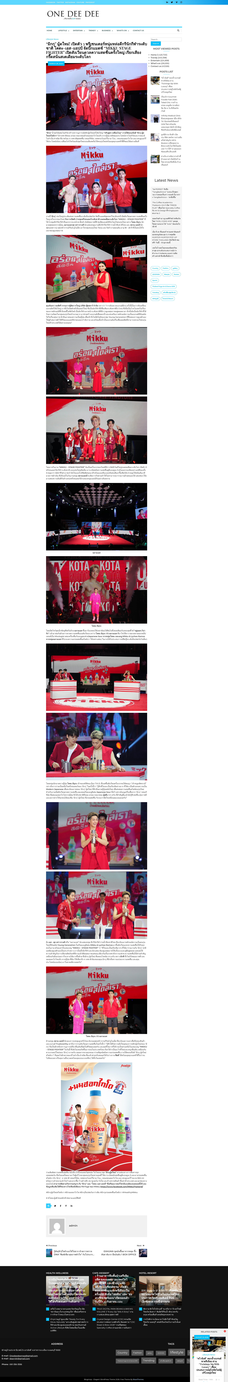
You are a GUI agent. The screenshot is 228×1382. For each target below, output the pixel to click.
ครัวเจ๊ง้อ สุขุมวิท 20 (169, 292)
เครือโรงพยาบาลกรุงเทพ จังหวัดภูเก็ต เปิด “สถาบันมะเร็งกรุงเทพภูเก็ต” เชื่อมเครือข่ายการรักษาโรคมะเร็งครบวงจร (68, 1312)
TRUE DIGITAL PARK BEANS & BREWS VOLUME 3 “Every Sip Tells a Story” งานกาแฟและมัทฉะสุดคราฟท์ (115, 1312)
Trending (155, 292)
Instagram (70, 2)
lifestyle (166, 274)
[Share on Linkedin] (71, 1206)
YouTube (80, 2)
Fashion (165, 268)
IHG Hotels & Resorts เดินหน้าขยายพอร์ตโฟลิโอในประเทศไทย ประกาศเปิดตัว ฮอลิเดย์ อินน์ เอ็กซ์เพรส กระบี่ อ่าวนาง (160, 1296)
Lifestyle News (52, 39)
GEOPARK (156, 274)
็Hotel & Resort (168, 298)
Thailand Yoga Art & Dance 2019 (163, 286)
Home (49, 30)
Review (176, 274)
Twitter (60, 2)
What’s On (122, 30)
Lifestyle (62, 30)
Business (106, 30)
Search (156, 43)
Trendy (92, 30)
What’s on (156, 63)
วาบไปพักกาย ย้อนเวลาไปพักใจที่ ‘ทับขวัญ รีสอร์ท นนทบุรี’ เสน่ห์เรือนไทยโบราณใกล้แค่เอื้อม (161, 1322)
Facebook (50, 2)
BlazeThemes (138, 1379)
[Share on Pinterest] (66, 1206)
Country (155, 268)
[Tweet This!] (55, 1206)
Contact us (138, 30)
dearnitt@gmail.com (20, 1359)
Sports (154, 280)
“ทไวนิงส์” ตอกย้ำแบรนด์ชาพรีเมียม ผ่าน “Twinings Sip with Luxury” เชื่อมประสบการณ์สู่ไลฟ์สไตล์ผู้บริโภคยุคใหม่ (209, 1365)
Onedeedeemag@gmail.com (24, 1356)
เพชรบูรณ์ (155, 298)
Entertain (78, 30)
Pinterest (90, 2)
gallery (175, 268)
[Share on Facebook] (61, 1206)
